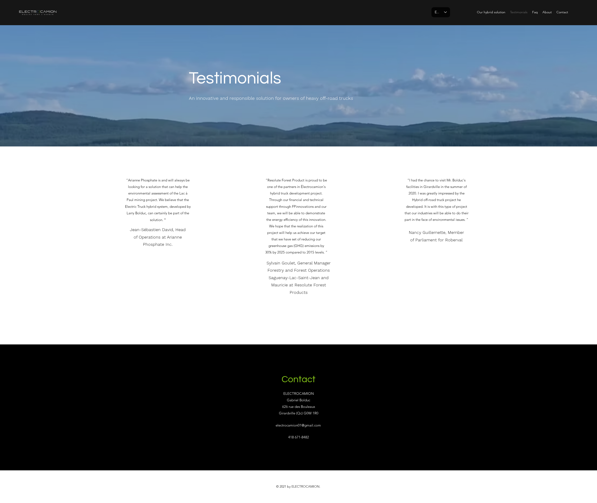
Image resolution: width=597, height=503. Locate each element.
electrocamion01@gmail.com (298, 425)
